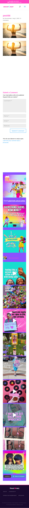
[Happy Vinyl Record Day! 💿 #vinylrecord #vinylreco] (14, 391)
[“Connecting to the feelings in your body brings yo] (14, 438)
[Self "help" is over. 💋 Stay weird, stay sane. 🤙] (14, 273)
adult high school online (16, 201)
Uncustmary (14, 488)
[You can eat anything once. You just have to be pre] (14, 320)
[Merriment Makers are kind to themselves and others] (14, 367)
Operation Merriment (10, 495)
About (5, 491)
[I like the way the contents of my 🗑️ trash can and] (14, 297)
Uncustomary (8, 18)
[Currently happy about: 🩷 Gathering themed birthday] (14, 344)
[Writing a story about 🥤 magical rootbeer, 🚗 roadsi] (14, 415)
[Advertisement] (14, 70)
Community (12, 491)
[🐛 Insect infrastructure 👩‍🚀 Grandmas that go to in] (14, 462)
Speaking (21, 495)
